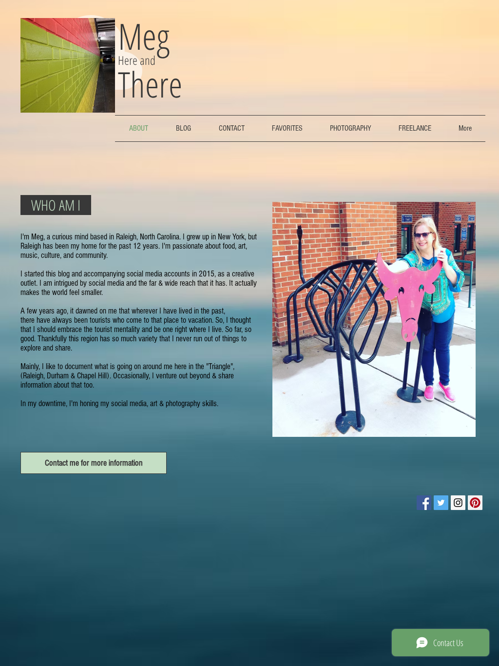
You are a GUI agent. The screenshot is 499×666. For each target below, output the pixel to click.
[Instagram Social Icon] (458, 502)
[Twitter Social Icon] (441, 502)
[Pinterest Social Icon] (475, 502)
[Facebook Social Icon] (424, 502)
